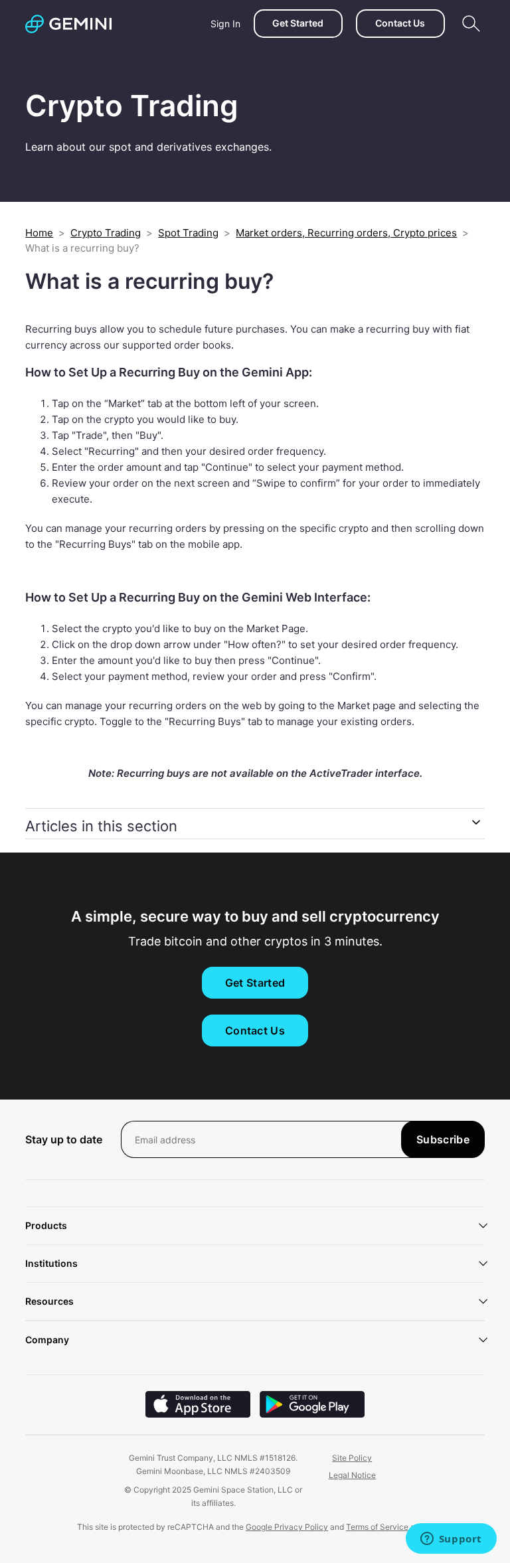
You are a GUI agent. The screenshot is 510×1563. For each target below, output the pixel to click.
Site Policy (352, 1458)
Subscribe (442, 1139)
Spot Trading (188, 232)
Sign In (225, 23)
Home (39, 232)
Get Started (297, 23)
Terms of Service (377, 1527)
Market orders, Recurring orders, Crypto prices (346, 232)
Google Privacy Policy (287, 1527)
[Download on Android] (312, 1414)
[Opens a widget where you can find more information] (451, 1539)
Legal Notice (352, 1475)
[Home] (68, 24)
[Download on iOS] (198, 1414)
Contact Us (400, 23)
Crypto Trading (105, 232)
